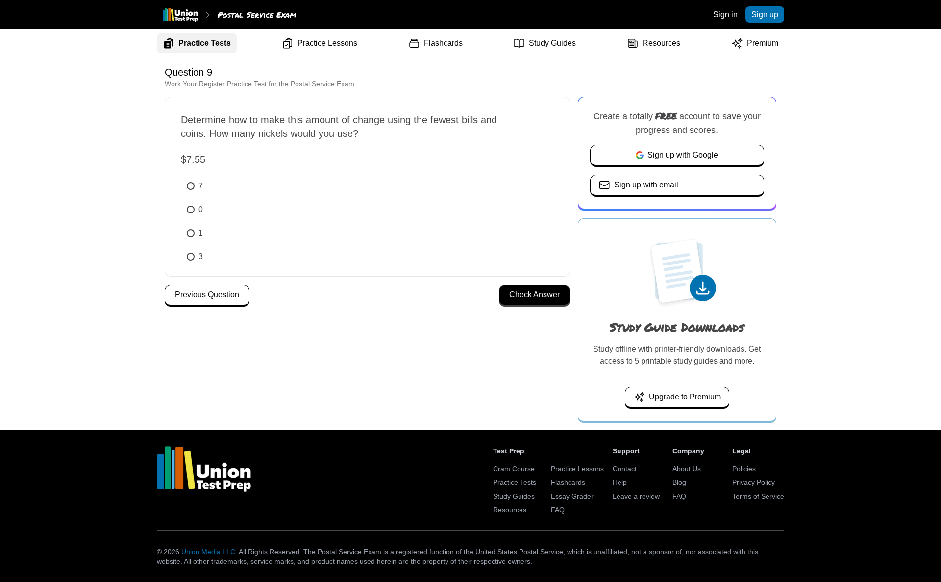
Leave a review (636, 496)
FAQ (558, 510)
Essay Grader (572, 496)
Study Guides (552, 43)
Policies (744, 469)
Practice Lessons (327, 43)
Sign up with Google (682, 155)
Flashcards (443, 43)
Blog (679, 482)
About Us (686, 469)
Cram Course (514, 469)
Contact (625, 469)
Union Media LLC (208, 552)
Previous (207, 295)
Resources (661, 43)
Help (620, 482)
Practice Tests (204, 43)
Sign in (725, 14)
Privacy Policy (753, 482)
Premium (762, 43)
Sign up (764, 14)
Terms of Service (758, 496)
